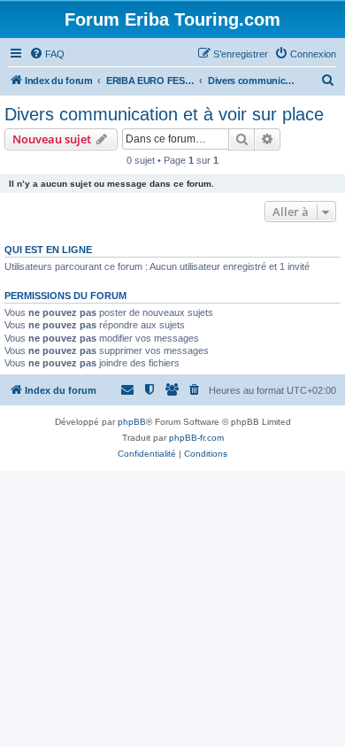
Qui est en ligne (48, 249)
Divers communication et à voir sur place (164, 114)
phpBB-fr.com (196, 438)
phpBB (132, 422)
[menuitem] (47, 54)
